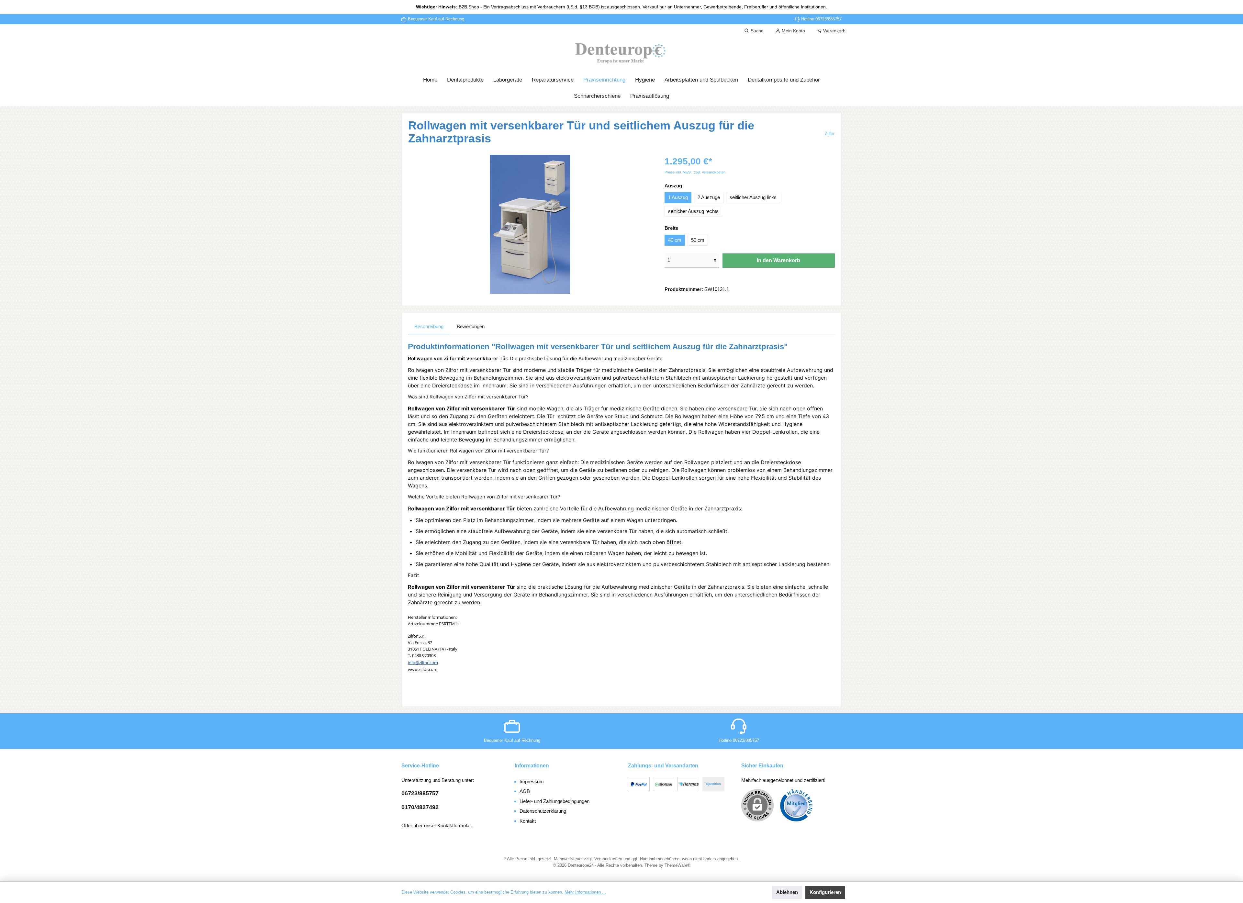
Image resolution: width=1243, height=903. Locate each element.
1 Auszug (678, 197)
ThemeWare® (677, 865)
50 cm (697, 240)
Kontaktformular (454, 825)
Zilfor (829, 133)
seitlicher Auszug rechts (693, 211)
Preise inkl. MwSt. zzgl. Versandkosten (695, 172)
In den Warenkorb (778, 260)
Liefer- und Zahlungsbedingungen (554, 801)
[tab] (429, 326)
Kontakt (528, 821)
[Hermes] (688, 784)
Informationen (532, 765)
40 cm (674, 240)
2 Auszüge (709, 197)
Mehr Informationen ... (585, 892)
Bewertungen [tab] (471, 326)
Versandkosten (608, 858)
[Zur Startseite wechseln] (621, 54)
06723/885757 (420, 793)
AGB (525, 791)
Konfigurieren (825, 892)
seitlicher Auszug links (753, 197)
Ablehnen (787, 892)
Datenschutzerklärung (543, 811)
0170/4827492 (420, 807)
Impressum (532, 781)
